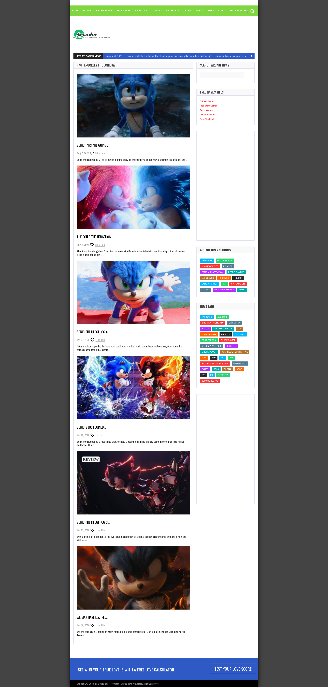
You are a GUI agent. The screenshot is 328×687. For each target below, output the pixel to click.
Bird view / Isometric (213, 322)
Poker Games (206, 110)
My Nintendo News (224, 289)
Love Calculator (207, 115)
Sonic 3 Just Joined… (91, 427)
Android (225, 334)
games (205, 369)
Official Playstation (212, 272)
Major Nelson (224, 260)
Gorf (211, 10)
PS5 (231, 357)
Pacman (87, 10)
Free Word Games (208, 106)
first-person (209, 340)
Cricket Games (207, 101)
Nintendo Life (238, 283)
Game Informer (209, 283)
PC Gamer (224, 277)
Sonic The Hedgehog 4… (93, 331)
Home (75, 10)
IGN (224, 283)
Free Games (124, 10)
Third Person (209, 334)
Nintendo (240, 334)
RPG (214, 357)
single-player (209, 351)
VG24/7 (242, 289)
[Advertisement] (178, 34)
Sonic (221, 10)
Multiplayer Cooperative (215, 363)
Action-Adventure (211, 346)
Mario (199, 10)
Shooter (231, 346)
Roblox (238, 277)
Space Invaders (239, 10)
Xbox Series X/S (210, 380)
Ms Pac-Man (142, 10)
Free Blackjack (207, 119)
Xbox (216, 369)
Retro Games (104, 10)
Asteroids (172, 10)
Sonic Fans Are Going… (92, 145)
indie (204, 357)
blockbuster (228, 340)
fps (203, 375)
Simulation (234, 322)
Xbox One (222, 316)
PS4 (222, 357)
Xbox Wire (207, 260)
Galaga (157, 10)
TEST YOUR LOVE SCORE (232, 669)
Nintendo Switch (223, 328)
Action (205, 328)
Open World (239, 363)
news (239, 369)
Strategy (223, 375)
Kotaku (205, 289)
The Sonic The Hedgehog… (95, 236)
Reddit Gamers (236, 272)
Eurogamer (208, 277)
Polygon (228, 266)
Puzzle (227, 369)
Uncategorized (210, 266)
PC (211, 375)
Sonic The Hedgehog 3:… (93, 522)
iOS (239, 328)
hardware (207, 316)
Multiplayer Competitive (235, 351)
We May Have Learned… (92, 617)
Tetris (187, 10)
